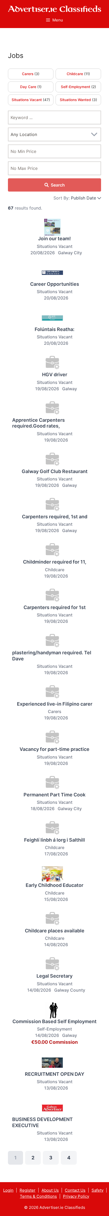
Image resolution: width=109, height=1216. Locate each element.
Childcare (75, 74)
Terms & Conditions (38, 1196)
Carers (28, 74)
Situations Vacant (27, 100)
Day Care (28, 87)
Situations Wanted (76, 100)
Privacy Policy (76, 1196)
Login (8, 1190)
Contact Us (75, 1190)
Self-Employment (76, 87)
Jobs (15, 55)
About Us (50, 1190)
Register (27, 1190)
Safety (97, 1190)
